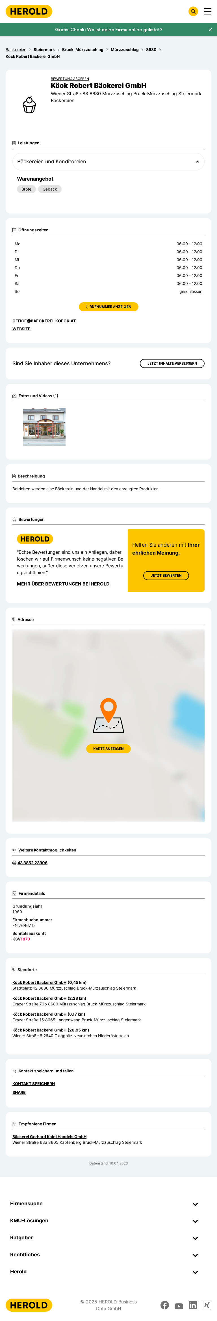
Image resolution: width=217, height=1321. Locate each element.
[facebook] (164, 1305)
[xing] (207, 1305)
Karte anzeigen (108, 749)
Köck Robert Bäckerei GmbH (39, 982)
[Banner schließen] (210, 29)
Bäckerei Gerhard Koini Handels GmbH (49, 1136)
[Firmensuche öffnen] (193, 11)
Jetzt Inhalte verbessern (172, 363)
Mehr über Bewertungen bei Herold (63, 584)
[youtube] (179, 1305)
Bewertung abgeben (70, 79)
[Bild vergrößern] (63, 412)
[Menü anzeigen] (207, 11)
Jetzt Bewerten (166, 575)
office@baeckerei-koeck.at (44, 320)
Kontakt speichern (33, 1083)
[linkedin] (193, 1305)
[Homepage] (29, 11)
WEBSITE (21, 328)
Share (19, 1092)
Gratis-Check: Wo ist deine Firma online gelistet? (108, 29)
